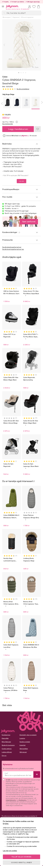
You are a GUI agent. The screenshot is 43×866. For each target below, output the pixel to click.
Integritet (22, 745)
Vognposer (15, 17)
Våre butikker (23, 749)
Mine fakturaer (6, 742)
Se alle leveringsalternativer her (13, 249)
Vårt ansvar (23, 752)
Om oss (4, 756)
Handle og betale (24, 742)
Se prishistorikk (7, 124)
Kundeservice (6, 735)
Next (38, 44)
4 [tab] (25, 73)
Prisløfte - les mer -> (11, 208)
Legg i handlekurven (18, 129)
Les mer (21, 181)
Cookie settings (7, 749)
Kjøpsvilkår (5, 738)
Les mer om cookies (10, 851)
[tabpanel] (21, 44)
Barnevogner (7, 17)
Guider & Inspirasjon (8, 745)
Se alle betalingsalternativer (11, 247)
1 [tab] (19, 73)
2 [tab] (21, 73)
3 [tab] (23, 73)
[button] (3, 6)
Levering (22, 738)
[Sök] (4, 13)
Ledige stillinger (7, 752)
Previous (4, 44)
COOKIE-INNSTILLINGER (21, 862)
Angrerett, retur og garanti (27, 735)
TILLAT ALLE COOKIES (21, 857)
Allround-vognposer (27, 17)
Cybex (4, 77)
